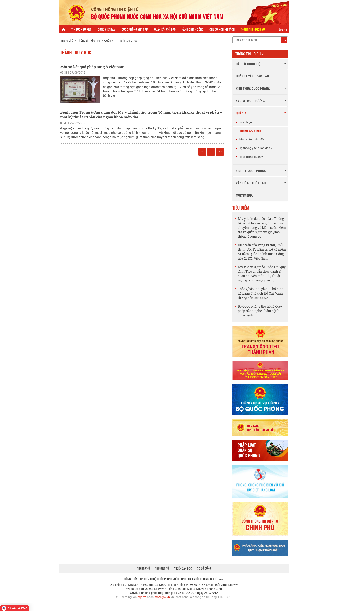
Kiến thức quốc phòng (253, 89)
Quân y (108, 40)
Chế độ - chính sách (222, 29)
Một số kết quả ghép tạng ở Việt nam (92, 67)
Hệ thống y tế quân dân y (255, 148)
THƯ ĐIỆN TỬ (162, 568)
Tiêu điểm (240, 207)
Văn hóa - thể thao (251, 183)
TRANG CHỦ (143, 568)
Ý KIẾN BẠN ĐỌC (183, 568)
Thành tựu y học (127, 40)
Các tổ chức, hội (248, 64)
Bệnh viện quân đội (252, 139)
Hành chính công (192, 29)
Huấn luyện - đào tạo (252, 76)
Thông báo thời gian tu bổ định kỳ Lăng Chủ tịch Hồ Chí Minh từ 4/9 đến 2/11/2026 (261, 293)
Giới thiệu (245, 122)
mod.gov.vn (162, 597)
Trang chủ (67, 40)
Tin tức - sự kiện (81, 29)
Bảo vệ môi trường (250, 101)
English (283, 29)
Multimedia (244, 195)
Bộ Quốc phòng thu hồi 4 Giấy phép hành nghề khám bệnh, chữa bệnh (260, 311)
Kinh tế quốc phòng (251, 171)
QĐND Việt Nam (107, 29)
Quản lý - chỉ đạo (165, 29)
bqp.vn (141, 597)
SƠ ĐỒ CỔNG (204, 568)
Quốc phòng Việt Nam (135, 29)
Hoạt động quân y (251, 157)
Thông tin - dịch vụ (253, 29)
